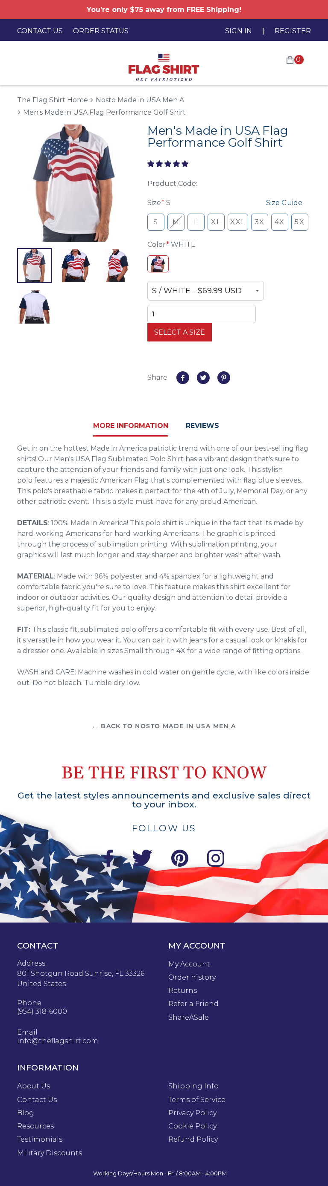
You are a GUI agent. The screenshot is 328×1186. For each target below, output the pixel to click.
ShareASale (188, 1017)
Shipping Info (193, 1086)
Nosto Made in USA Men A (140, 100)
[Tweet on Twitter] (203, 377)
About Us (33, 1086)
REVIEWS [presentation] (202, 426)
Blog (25, 1113)
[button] (168, 164)
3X (260, 222)
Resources (35, 1126)
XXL (238, 222)
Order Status (101, 31)
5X (300, 222)
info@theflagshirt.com (57, 1041)
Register (293, 31)
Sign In (238, 31)
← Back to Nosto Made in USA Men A (164, 726)
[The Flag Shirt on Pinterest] (179, 864)
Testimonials (39, 1139)
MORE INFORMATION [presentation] (130, 426)
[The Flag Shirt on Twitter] (142, 864)
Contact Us (40, 31)
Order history (192, 977)
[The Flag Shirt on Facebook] (108, 864)
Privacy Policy (192, 1113)
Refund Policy (193, 1139)
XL (216, 222)
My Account (189, 964)
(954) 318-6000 (42, 1011)
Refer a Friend (193, 1004)
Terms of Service (197, 1099)
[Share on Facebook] (182, 377)
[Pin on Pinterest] (223, 377)
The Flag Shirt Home (52, 99)
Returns (182, 990)
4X (280, 222)
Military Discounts (49, 1153)
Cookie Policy (192, 1126)
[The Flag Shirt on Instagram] (215, 864)
